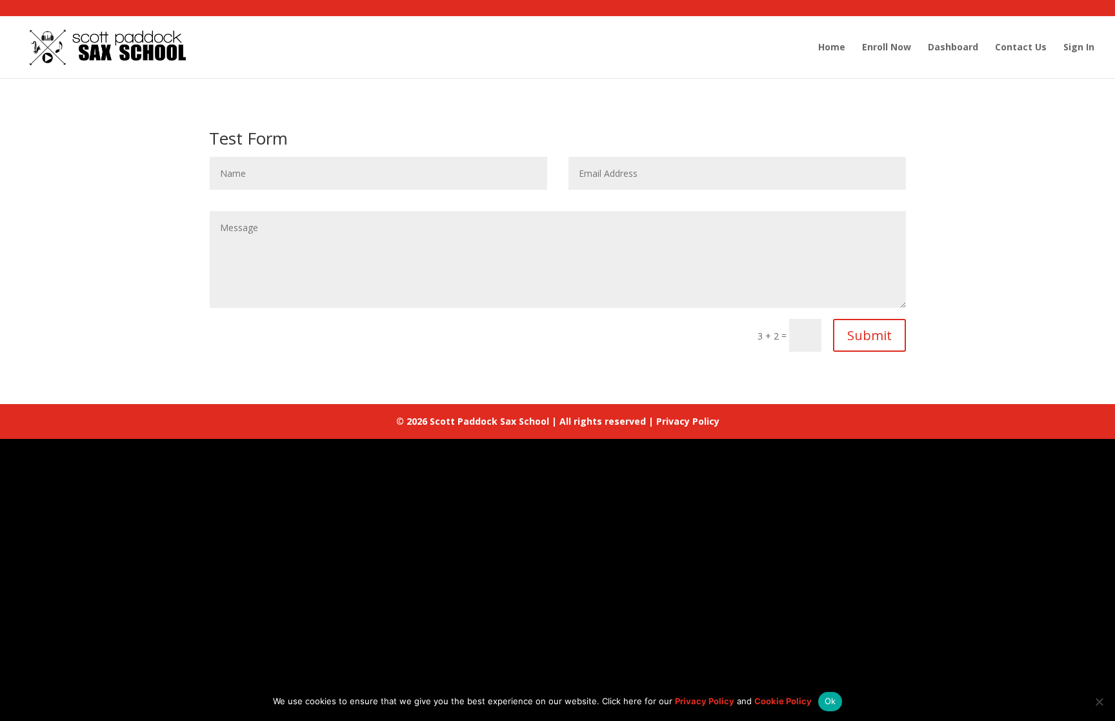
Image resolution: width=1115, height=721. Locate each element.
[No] (1098, 701)
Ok (830, 701)
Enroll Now (886, 48)
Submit (869, 335)
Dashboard (953, 48)
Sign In (1078, 48)
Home (831, 48)
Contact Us (1021, 48)
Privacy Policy (687, 421)
